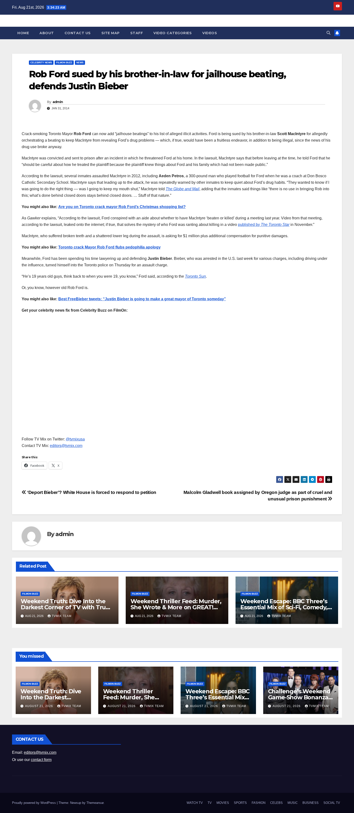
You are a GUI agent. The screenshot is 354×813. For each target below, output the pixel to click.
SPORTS (240, 803)
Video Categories (172, 33)
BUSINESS (310, 803)
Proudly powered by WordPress (34, 803)
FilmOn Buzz (64, 62)
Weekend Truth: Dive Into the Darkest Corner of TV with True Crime (65, 607)
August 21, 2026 (39, 706)
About (46, 33)
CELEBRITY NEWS (41, 62)
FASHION (258, 803)
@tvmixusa (75, 439)
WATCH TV (195, 803)
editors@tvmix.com (66, 446)
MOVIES (222, 803)
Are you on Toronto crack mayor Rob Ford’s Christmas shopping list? (122, 207)
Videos (209, 33)
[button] (328, 33)
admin (57, 102)
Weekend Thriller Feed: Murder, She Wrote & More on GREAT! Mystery (176, 607)
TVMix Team (62, 616)
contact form (41, 760)
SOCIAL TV (331, 803)
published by (263, 225)
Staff (136, 33)
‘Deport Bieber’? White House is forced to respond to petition (91, 492)
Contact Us (78, 33)
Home (23, 33)
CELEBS (276, 803)
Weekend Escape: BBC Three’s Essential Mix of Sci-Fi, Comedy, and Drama (284, 607)
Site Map (110, 33)
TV (210, 803)
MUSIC (293, 803)
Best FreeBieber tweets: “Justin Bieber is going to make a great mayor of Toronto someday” (142, 299)
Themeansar (95, 803)
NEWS (80, 62)
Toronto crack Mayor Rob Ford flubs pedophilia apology (109, 247)
